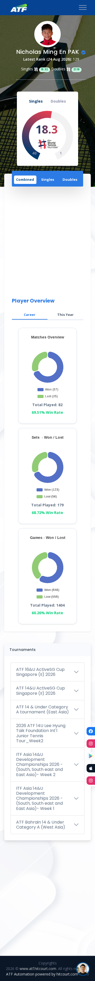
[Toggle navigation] (83, 8)
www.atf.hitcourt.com (38, 968)
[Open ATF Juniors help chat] (83, 969)
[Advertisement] (47, 241)
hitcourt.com (67, 974)
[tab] (25, 180)
